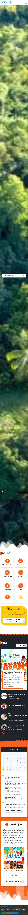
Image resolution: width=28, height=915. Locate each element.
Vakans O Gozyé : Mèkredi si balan (16, 727)
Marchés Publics (7, 601)
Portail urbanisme (7, 576)
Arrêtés (20, 589)
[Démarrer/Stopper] (2, 492)
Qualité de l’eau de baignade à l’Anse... (17, 716)
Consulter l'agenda (13, 811)
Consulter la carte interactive (14, 620)
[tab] (5, 862)
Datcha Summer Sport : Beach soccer (15, 783)
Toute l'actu (21, 645)
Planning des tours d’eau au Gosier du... (16, 695)
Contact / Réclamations (20, 577)
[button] (3, 733)
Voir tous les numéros (13, 881)
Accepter (3, 912)
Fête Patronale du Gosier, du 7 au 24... (17, 706)
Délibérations (7, 589)
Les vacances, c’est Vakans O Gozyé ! (13, 673)
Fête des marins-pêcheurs (12, 777)
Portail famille (20, 565)
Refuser (8, 912)
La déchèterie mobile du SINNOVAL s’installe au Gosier (15, 796)
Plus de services (20, 601)
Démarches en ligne (7, 565)
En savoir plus (15, 912)
